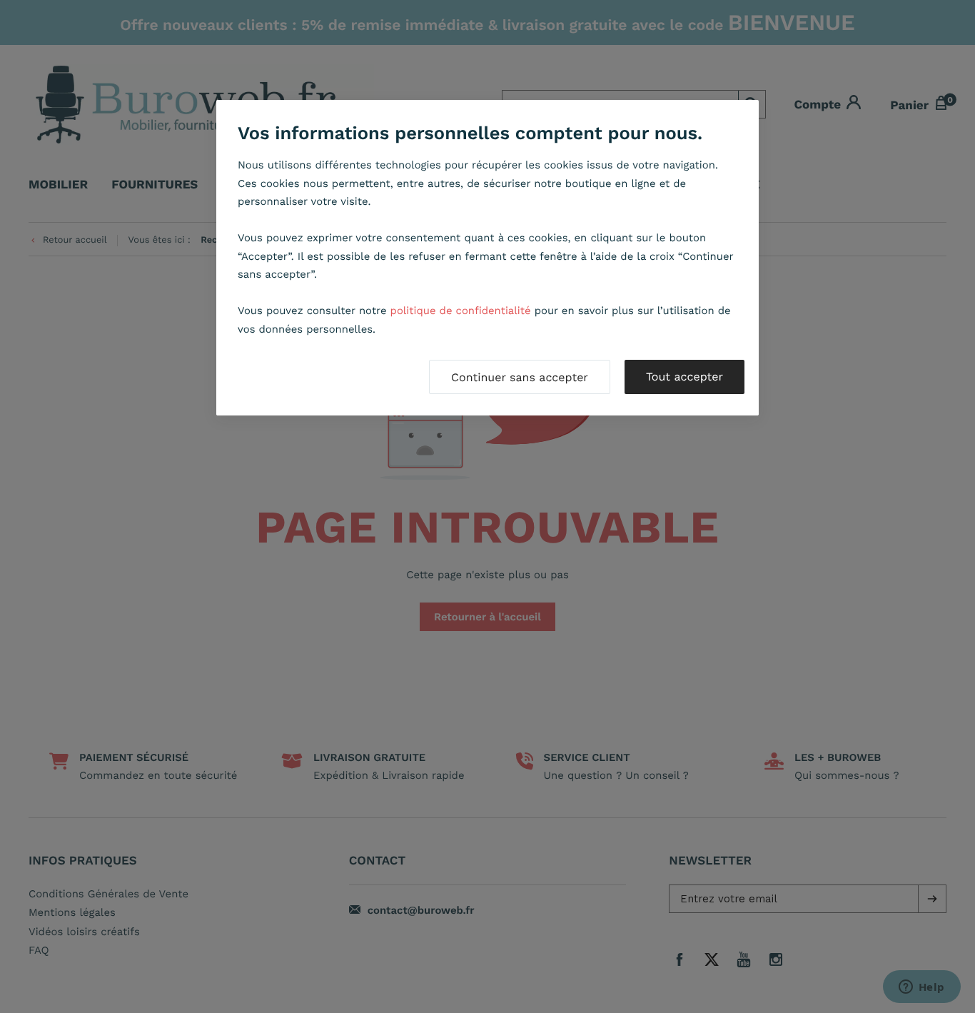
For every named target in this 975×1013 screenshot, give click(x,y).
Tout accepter (684, 376)
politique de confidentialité (460, 310)
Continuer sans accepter (519, 377)
